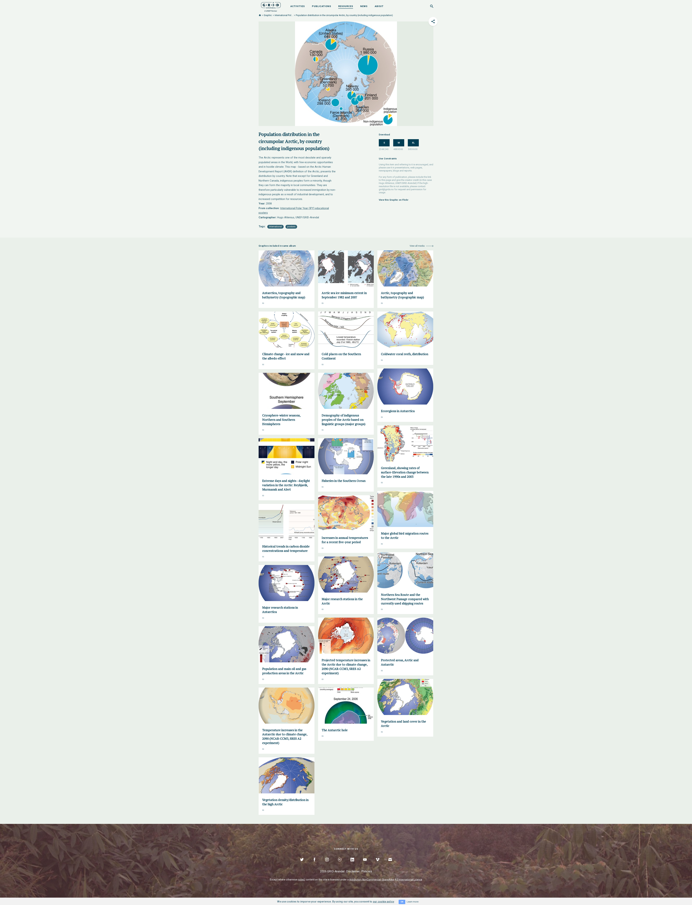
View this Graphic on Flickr (394, 199)
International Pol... (284, 15)
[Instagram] (327, 864)
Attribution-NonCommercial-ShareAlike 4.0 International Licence (385, 879)
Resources (345, 6)
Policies (366, 871)
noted (301, 879)
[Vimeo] (377, 864)
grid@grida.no (386, 189)
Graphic (268, 15)
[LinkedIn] (352, 864)
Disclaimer (353, 871)
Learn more (412, 901)
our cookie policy (383, 901)
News (363, 6)
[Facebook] (314, 864)
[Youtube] (365, 864)
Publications (321, 6)
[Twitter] (302, 864)
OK (402, 902)
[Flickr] (339, 864)
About (379, 6)
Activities (297, 6)
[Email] (390, 864)
